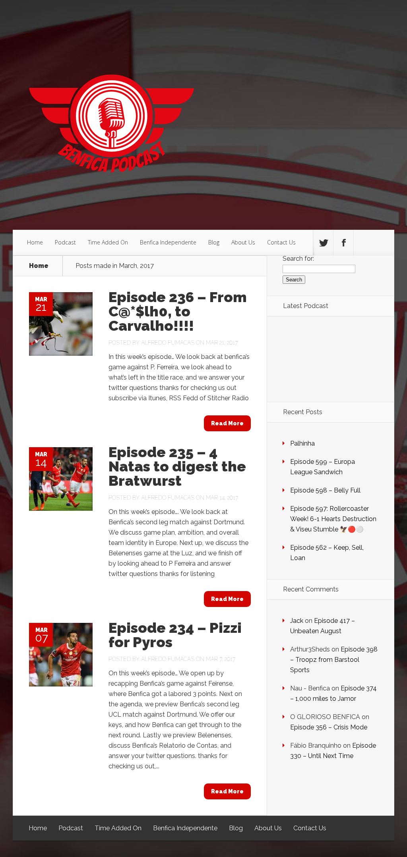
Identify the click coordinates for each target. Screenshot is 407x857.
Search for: (298, 258)
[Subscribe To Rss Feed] (364, 243)
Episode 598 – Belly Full (325, 490)
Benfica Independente (168, 242)
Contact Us (281, 242)
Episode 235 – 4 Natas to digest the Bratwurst (177, 466)
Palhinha (302, 443)
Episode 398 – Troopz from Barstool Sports (334, 660)
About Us (243, 242)
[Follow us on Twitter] (323, 243)
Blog (213, 242)
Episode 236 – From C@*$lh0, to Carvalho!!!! (178, 311)
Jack (296, 620)
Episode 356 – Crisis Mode (328, 727)
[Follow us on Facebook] (343, 243)
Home (35, 242)
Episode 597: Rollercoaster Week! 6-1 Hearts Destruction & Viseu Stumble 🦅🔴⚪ (333, 519)
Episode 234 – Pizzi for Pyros (175, 634)
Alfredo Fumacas (167, 342)
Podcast (65, 242)
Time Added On (108, 242)
